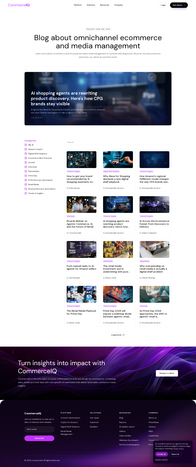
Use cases (94, 418)
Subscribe (39, 438)
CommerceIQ (32, 413)
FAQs (151, 431)
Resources (104, 5)
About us (153, 418)
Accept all (162, 454)
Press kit (152, 444)
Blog (121, 418)
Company (118, 5)
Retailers (94, 426)
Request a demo (167, 373)
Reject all (175, 454)
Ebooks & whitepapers (129, 444)
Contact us (154, 440)
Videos (122, 431)
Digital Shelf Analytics (70, 426)
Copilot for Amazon (69, 422)
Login (163, 5)
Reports (122, 422)
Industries (94, 422)
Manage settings (161, 459)
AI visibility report (127, 426)
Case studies (125, 435)
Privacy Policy (178, 449)
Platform (78, 5)
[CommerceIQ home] (18, 5)
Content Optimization (70, 418)
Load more (116, 335)
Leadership (154, 435)
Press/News (154, 422)
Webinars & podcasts (128, 440)
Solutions (91, 5)
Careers (152, 426)
